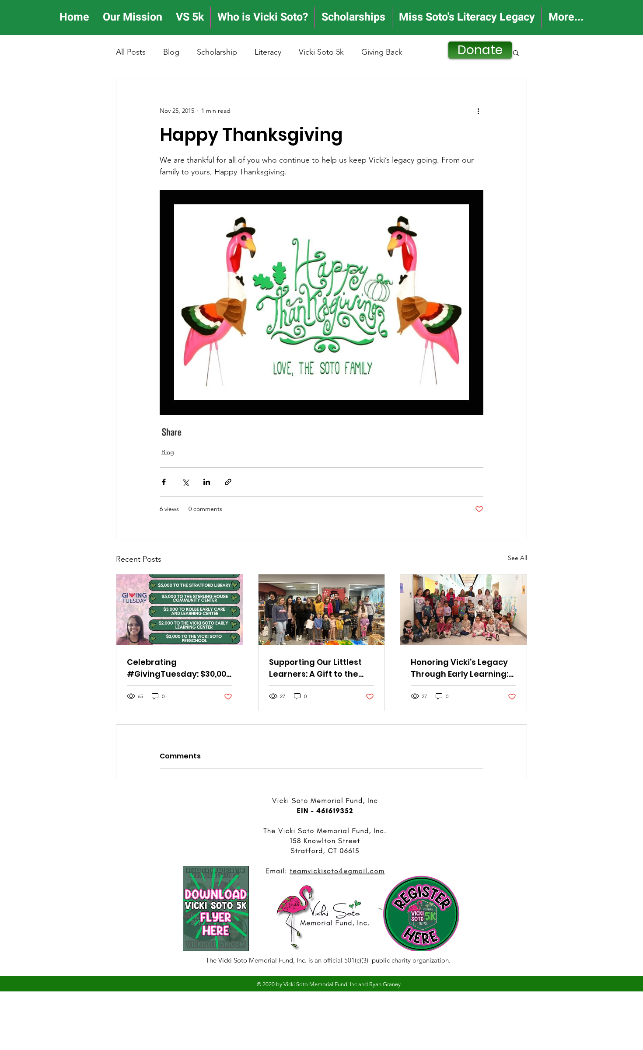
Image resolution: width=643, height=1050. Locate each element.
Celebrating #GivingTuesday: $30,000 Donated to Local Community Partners (179, 668)
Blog (171, 52)
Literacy (268, 52)
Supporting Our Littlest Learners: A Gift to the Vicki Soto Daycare (315, 668)
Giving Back (381, 52)
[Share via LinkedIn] (207, 482)
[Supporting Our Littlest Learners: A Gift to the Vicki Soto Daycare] (322, 609)
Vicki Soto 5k (321, 52)
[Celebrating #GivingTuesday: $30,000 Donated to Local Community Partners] (179, 609)
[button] (516, 52)
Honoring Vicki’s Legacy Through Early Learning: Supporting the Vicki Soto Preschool (462, 668)
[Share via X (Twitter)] (185, 482)
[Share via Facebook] (164, 482)
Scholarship (217, 52)
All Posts (131, 52)
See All (517, 558)
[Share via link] (228, 482)
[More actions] (478, 110)
